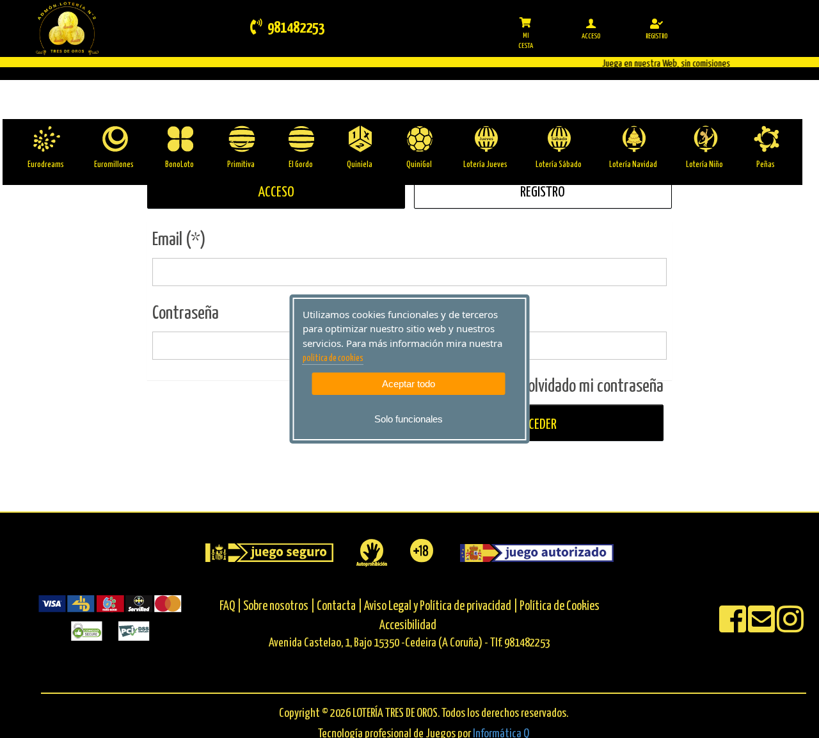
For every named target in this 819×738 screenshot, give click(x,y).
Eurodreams (46, 165)
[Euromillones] (114, 138)
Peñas (765, 165)
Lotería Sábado (559, 165)
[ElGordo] (300, 138)
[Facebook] (733, 627)
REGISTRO (542, 192)
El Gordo (301, 165)
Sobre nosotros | (279, 606)
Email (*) (179, 240)
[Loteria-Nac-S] (558, 138)
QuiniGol (419, 165)
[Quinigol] (419, 138)
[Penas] (765, 138)
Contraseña (185, 314)
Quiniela (359, 165)
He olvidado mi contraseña (587, 387)
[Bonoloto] (179, 138)
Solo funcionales (408, 418)
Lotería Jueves (485, 165)
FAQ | (231, 606)
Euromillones (114, 165)
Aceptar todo (408, 383)
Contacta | (339, 606)
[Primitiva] (241, 138)
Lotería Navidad (633, 165)
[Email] (762, 627)
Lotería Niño (704, 165)
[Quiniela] (359, 138)
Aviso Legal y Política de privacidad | (442, 606)
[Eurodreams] (46, 138)
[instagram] (790, 627)
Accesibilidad (407, 626)
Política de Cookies (560, 606)
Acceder (535, 424)
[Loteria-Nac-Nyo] (705, 138)
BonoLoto (179, 165)
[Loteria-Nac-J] (485, 138)
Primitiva (241, 165)
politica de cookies (333, 358)
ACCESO (276, 192)
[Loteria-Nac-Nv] (633, 138)
